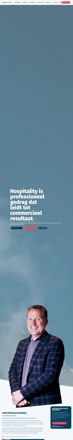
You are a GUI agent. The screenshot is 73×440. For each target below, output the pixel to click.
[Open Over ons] (51, 2)
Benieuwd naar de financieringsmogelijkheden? (57, 426)
